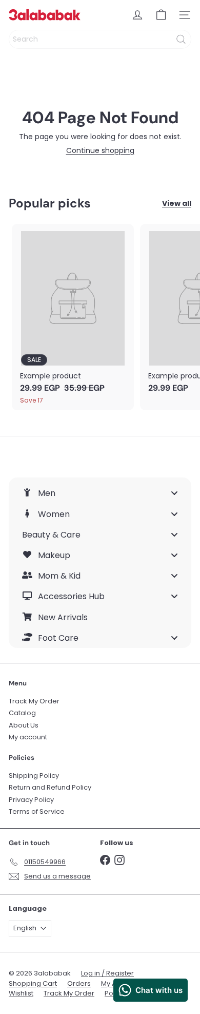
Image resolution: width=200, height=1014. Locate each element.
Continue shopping (100, 150)
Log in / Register (107, 973)
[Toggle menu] (174, 493)
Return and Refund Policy (50, 787)
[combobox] (100, 39)
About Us (23, 725)
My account (28, 737)
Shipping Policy (34, 775)
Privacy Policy (31, 800)
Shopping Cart (33, 983)
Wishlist (21, 993)
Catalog (22, 713)
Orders (79, 983)
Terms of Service (37, 811)
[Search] (181, 39)
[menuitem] (100, 493)
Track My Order (34, 701)
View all (176, 203)
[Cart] (161, 15)
